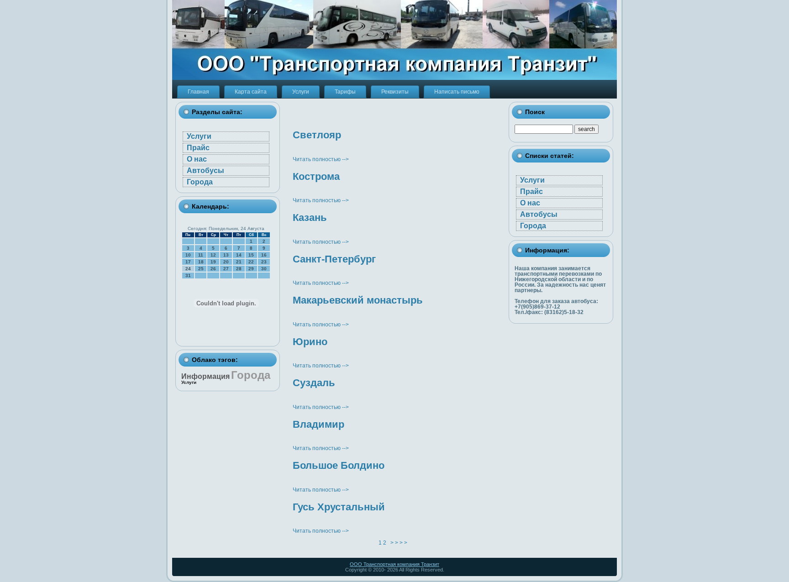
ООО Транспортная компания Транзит (394, 564)
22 (251, 261)
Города (200, 182)
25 (201, 268)
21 (239, 261)
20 (226, 261)
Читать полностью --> (321, 159)
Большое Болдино (338, 465)
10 (188, 254)
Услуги (199, 136)
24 (188, 268)
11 (200, 254)
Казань (310, 217)
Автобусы (205, 170)
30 (264, 268)
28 (239, 268)
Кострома (316, 176)
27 (226, 268)
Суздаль (314, 382)
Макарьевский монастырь (358, 300)
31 (188, 275)
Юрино (310, 341)
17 (188, 261)
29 (251, 268)
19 (213, 261)
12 (213, 254)
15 (251, 254)
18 (201, 261)
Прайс (198, 148)
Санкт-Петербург (334, 259)
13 (226, 254)
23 (264, 261)
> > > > (399, 543)
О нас (197, 159)
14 (239, 254)
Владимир (318, 424)
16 (264, 254)
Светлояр (317, 135)
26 (213, 268)
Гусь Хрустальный (339, 507)
